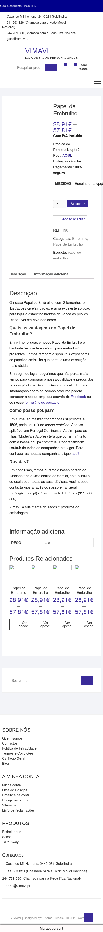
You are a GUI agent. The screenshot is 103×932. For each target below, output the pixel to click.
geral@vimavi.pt (17, 38)
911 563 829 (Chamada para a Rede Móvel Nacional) (34, 24)
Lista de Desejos (14, 790)
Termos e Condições (18, 753)
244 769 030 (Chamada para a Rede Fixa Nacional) (41, 32)
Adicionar (78, 203)
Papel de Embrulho (68, 244)
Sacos (6, 836)
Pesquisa (51, 67)
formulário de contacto (42, 402)
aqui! (75, 453)
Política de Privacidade (19, 748)
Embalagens (11, 831)
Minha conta (11, 784)
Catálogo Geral (13, 758)
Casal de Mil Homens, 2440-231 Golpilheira (36, 16)
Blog (5, 763)
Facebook (78, 396)
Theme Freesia (53, 917)
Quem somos (12, 738)
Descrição (17, 274)
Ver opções (24, 624)
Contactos (9, 743)
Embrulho (79, 238)
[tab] (17, 274)
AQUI (66, 155)
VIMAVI (37, 50)
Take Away (10, 841)
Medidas (63, 183)
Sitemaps (9, 805)
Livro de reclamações (18, 810)
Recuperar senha (15, 800)
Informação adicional (51, 274)
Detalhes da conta (16, 795)
